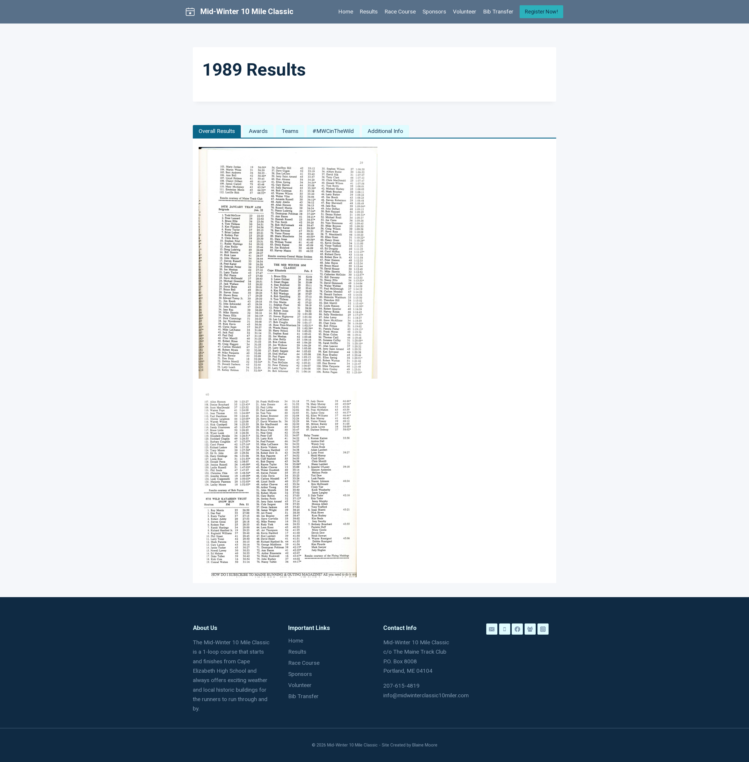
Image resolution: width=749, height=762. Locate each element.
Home (345, 11)
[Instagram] (543, 629)
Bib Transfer (498, 11)
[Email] (491, 629)
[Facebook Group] (530, 629)
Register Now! (541, 11)
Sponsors (434, 11)
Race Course (400, 11)
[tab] (217, 131)
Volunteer (464, 11)
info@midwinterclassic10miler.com (426, 695)
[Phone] (504, 629)
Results (369, 11)
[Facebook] (517, 629)
